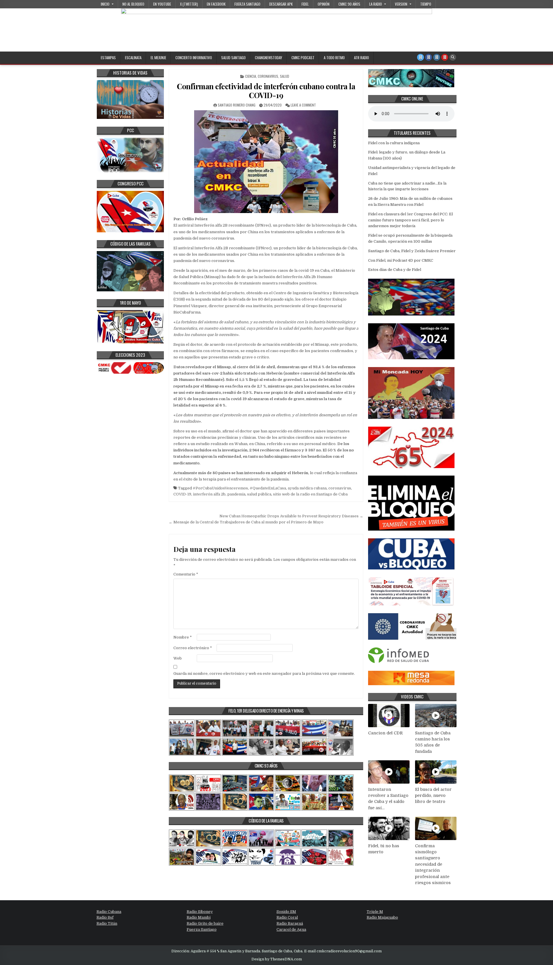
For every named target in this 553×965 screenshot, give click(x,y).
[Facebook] (428, 57)
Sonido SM (286, 911)
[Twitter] (420, 57)
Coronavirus (268, 76)
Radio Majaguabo (382, 917)
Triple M (375, 911)
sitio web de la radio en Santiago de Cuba (310, 494)
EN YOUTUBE (162, 4)
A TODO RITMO (334, 57)
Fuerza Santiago (247, 4)
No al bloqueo (133, 4)
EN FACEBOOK (216, 4)
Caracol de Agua (291, 929)
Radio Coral (287, 917)
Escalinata (133, 57)
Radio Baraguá (289, 923)
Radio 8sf (104, 917)
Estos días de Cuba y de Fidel (394, 269)
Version (401, 4)
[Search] (452, 57)
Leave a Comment (303, 104)
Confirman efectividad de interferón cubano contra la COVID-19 (266, 90)
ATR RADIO (361, 57)
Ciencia (250, 76)
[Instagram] (436, 57)
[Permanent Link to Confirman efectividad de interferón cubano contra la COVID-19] (266, 161)
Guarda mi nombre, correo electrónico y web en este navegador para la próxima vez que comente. (264, 673)
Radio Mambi (199, 917)
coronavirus (339, 488)
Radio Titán (106, 923)
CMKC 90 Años (349, 4)
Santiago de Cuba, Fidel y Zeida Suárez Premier (412, 251)
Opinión (323, 4)
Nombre (182, 637)
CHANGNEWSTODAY (268, 57)
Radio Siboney (200, 911)
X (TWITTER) (189, 4)
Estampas (108, 57)
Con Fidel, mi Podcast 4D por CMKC (400, 260)
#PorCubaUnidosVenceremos (220, 488)
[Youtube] (444, 57)
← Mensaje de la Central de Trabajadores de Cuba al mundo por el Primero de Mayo (246, 522)
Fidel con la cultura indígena (394, 143)
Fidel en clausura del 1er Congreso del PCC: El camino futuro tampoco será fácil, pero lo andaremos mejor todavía (410, 220)
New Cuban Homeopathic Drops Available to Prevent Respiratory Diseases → (291, 516)
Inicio (105, 4)
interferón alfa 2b (209, 494)
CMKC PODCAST (303, 57)
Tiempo (425, 4)
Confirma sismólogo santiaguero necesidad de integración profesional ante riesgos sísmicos (433, 864)
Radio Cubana (108, 911)
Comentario (185, 574)
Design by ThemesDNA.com (276, 959)
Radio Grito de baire (205, 923)
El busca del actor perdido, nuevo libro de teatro (433, 795)
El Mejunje (158, 57)
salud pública (259, 494)
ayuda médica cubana (307, 488)
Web (177, 658)
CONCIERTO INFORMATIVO (193, 57)
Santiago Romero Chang (236, 104)
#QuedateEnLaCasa (268, 488)
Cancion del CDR (385, 733)
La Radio (375, 4)
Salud (284, 76)
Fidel (305, 4)
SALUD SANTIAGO (233, 57)
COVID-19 (182, 494)
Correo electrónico (192, 648)
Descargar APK (281, 4)
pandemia (236, 494)
